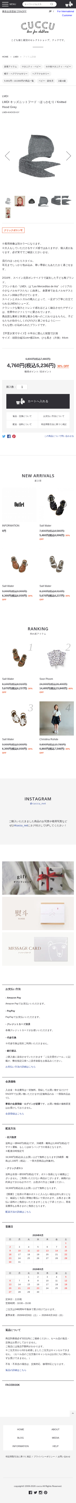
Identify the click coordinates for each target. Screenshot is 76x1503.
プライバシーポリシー (44, 1456)
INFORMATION (20, 1446)
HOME (5, 57)
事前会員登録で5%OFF (14, 11)
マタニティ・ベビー (31, 66)
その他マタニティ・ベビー (58, 66)
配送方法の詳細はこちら (18, 1211)
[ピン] (14, 437)
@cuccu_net (38, 803)
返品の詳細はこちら (15, 1370)
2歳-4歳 (62, 81)
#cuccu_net (21, 825)
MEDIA (55, 1438)
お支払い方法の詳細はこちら (20, 1066)
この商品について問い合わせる (59, 436)
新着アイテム (10, 66)
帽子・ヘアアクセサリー (15, 74)
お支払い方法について (53, 416)
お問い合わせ (64, 1456)
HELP (55, 1446)
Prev (9, 156)
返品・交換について (22, 416)
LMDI (15, 57)
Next (66, 156)
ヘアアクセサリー (40, 74)
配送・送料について (22, 424)
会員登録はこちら (14, 1113)
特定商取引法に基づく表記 (53, 424)
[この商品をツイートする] (3, 437)
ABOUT (56, 1429)
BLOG (20, 1438)
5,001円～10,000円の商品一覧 (19, 81)
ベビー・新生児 (46, 81)
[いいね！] (9, 437)
